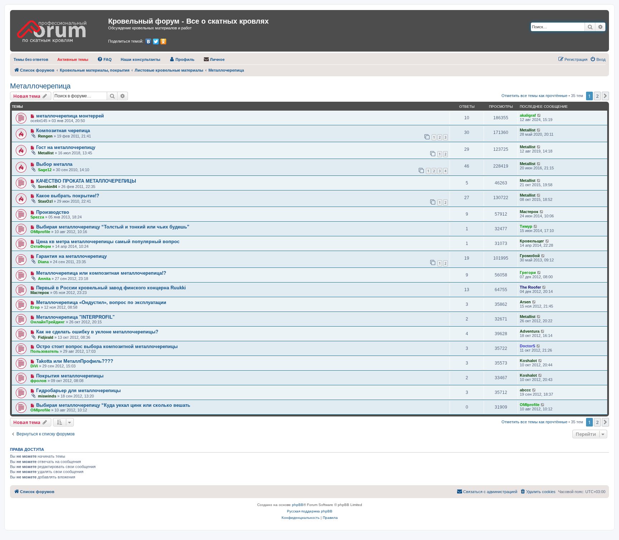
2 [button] (597, 96)
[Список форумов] (60, 29)
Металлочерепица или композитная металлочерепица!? (101, 273)
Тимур (526, 226)
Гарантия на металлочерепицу (71, 256)
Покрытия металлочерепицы (70, 376)
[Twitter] (156, 41)
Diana (43, 262)
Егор (35, 307)
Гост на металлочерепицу (65, 147)
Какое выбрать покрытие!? (67, 195)
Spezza (37, 217)
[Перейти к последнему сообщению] (539, 115)
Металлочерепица (40, 86)
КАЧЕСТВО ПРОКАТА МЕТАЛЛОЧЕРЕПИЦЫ (86, 181)
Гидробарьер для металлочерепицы (78, 390)
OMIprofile (40, 232)
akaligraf (528, 115)
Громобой (530, 256)
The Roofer (530, 287)
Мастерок (529, 211)
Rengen (45, 136)
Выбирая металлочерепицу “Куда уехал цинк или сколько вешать (113, 405)
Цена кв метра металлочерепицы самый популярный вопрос (107, 241)
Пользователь (44, 351)
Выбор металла (54, 164)
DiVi (34, 366)
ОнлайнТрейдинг (47, 322)
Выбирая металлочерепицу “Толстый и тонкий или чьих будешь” (112, 227)
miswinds (47, 396)
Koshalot (528, 360)
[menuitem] (31, 59)
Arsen (525, 302)
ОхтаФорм (40, 246)
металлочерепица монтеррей (70, 116)
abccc (525, 390)
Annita (44, 278)
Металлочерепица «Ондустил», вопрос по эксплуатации (101, 302)
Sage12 (45, 170)
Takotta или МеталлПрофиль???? (74, 361)
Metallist (528, 130)
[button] (605, 96)
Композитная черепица (63, 130)
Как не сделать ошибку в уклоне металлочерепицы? (97, 331)
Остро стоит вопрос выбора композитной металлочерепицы (107, 346)
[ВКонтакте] (148, 41)
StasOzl (45, 201)
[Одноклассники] (163, 41)
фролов (38, 381)
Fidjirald (45, 337)
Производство (52, 212)
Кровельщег (532, 241)
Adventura (529, 331)
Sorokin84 (47, 186)
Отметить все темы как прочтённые (534, 95)
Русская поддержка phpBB (309, 511)
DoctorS (527, 346)
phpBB (297, 505)
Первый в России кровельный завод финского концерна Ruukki (111, 287)
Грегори (528, 272)
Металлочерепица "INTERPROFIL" (75, 317)
